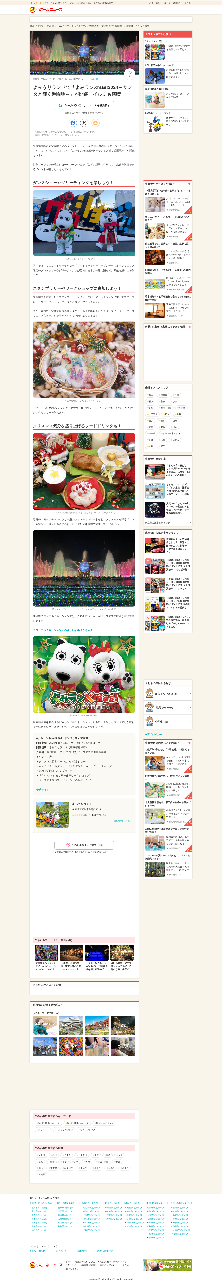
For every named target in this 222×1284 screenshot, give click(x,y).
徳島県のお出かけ (156, 1237)
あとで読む (156, 3)
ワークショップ (87, 1129)
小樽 (151, 446)
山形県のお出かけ (39, 1226)
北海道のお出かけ (39, 1208)
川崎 (76, 1161)
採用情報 (82, 1250)
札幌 (179, 414)
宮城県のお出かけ (39, 1211)
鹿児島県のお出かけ (181, 1230)
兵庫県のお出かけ (134, 1215)
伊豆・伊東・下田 (171, 433)
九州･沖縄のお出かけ (181, 1203)
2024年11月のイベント (49, 1123)
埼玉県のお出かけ (92, 1219)
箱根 (64, 1161)
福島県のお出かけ (39, 1230)
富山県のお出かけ (66, 1222)
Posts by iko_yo (153, 734)
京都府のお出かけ (134, 1211)
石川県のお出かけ (66, 1219)
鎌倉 (52, 1161)
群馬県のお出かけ (92, 1222)
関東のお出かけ (90, 1203)
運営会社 (61, 1250)
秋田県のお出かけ (39, 1222)
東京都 (53, 1168)
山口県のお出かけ (156, 1215)
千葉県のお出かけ (92, 1215)
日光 (118, 1161)
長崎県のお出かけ (180, 1215)
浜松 (163, 440)
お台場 (42, 1155)
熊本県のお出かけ (180, 1219)
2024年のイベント (104, 1123)
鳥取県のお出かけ (156, 1219)
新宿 (108, 1155)
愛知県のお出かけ (114, 1208)
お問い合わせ (37, 1250)
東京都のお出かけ (92, 1208)
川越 (88, 1161)
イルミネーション (64, 1129)
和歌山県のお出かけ (135, 1222)
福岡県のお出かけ (180, 1208)
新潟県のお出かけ (66, 1215)
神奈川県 (68, 1168)
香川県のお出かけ (156, 1234)
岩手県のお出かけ (39, 1219)
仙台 (177, 395)
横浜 (41, 1161)
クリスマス (43, 1129)
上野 (96, 1155)
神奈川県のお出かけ (93, 1211)
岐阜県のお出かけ (114, 1211)
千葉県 (83, 1168)
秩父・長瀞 (103, 1161)
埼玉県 (97, 1168)
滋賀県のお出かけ (134, 1226)
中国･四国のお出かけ (157, 1203)
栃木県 (125, 1168)
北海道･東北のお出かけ (42, 1203)
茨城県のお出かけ (92, 1230)
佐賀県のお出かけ (180, 1211)
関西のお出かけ (132, 1203)
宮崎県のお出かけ (180, 1226)
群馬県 (111, 1168)
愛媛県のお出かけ (156, 1226)
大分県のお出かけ (180, 1222)
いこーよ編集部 (91, 79)
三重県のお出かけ (114, 1215)
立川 (120, 1155)
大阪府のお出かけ (134, 1208)
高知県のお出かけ (156, 1230)
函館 (163, 446)
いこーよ (38, 3)
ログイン (188, 3)
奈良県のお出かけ (134, 1219)
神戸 (151, 401)
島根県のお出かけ (156, 1222)
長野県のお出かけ (66, 1208)
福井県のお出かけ (66, 1226)
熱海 (151, 427)
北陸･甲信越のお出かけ (68, 1203)
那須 (41, 1168)
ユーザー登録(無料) (172, 3)
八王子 (67, 1155)
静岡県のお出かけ (114, 1219)
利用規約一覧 (105, 1250)
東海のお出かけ (112, 1203)
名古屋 (164, 395)
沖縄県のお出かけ (180, 1234)
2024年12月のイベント (78, 1123)
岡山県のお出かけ (156, 1211)
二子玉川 (82, 1155)
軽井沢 (176, 440)
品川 (54, 1155)
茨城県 (42, 1174)
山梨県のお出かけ (66, 1211)
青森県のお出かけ (39, 1215)
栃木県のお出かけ (92, 1226)
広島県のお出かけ (156, 1208)
